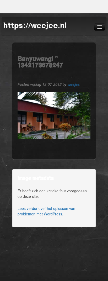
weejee (73, 84)
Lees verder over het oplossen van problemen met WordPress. (46, 211)
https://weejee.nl (35, 25)
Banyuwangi (35, 59)
